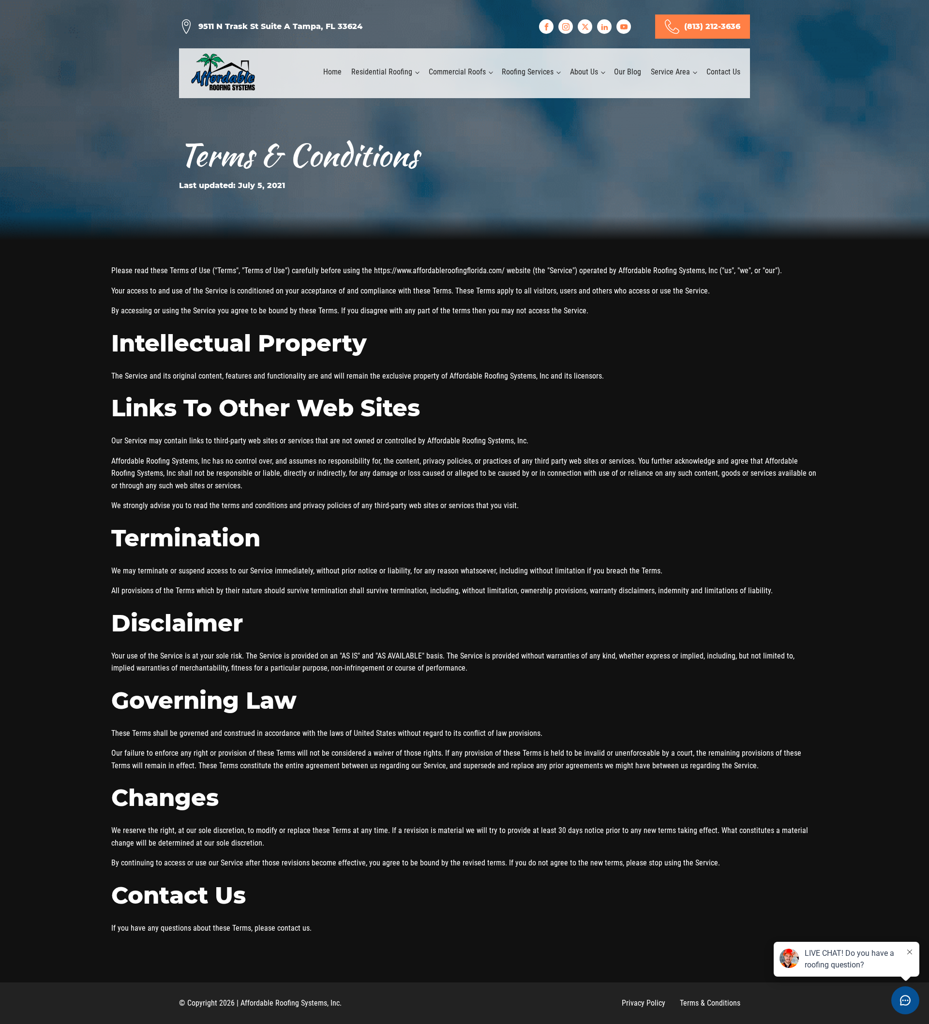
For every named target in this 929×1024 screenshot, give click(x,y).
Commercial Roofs (457, 71)
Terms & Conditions (710, 1003)
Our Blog (627, 71)
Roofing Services (528, 71)
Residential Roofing (381, 71)
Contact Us (723, 71)
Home (332, 71)
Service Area (670, 71)
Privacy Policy (643, 1003)
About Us (584, 71)
